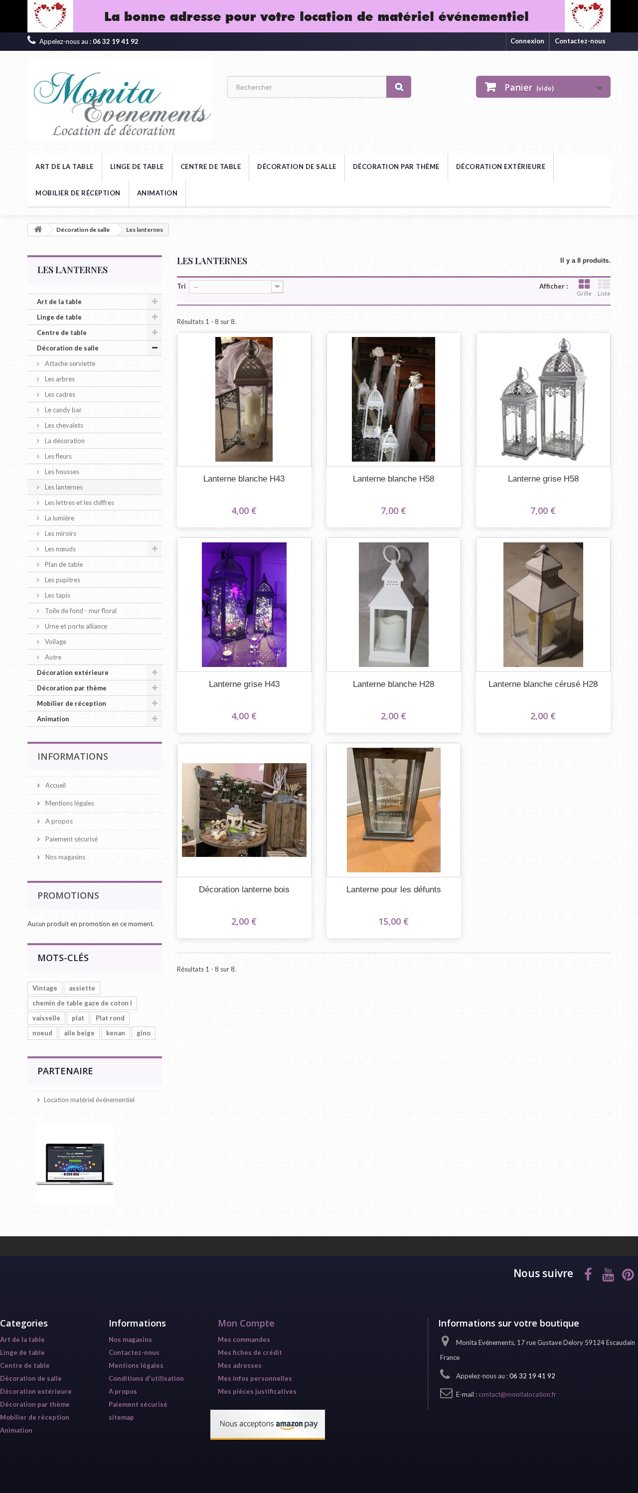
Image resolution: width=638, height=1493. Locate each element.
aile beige (79, 1033)
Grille (584, 293)
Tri (181, 286)
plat (78, 1018)
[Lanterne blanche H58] (393, 399)
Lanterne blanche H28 (393, 684)
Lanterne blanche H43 (244, 479)
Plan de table (63, 564)
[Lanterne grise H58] (543, 399)
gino (144, 1033)
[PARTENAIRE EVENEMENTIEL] (75, 1163)
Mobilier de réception (78, 193)
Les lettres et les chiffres (78, 502)
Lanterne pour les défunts (393, 889)
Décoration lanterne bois (244, 889)
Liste (604, 293)
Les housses (61, 472)
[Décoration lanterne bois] (244, 810)
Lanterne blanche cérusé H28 (543, 684)
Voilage (54, 642)
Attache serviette (69, 363)
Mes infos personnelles (255, 1378)
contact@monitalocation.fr (517, 1394)
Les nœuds (59, 549)
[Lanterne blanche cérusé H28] (543, 604)
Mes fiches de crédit (250, 1352)
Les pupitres (61, 580)
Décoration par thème (396, 166)
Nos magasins (64, 857)
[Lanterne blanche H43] (244, 399)
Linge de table (137, 166)
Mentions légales (69, 803)
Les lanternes (63, 487)
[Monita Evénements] (119, 99)
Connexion (527, 41)
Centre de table (210, 166)
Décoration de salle (296, 166)
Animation (157, 193)
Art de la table (64, 166)
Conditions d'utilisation (146, 1378)
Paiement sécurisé (71, 839)
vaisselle (46, 1018)
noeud (42, 1033)
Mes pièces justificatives (257, 1391)
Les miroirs (59, 533)
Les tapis (56, 595)
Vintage (44, 988)
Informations (72, 756)
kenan (115, 1033)
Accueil (55, 785)
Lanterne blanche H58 (393, 479)
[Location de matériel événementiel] (319, 16)
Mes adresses (240, 1365)
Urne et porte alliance (75, 626)
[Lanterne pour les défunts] (393, 810)
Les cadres (59, 394)
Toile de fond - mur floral (80, 611)
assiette (82, 988)
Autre (52, 657)
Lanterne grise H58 (543, 479)
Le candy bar (62, 410)
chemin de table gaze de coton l (82, 1003)
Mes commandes (244, 1339)
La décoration (64, 441)
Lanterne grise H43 (244, 684)
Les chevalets (63, 425)
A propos (58, 821)
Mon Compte (246, 1323)
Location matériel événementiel (89, 1100)
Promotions (68, 895)
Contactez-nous (580, 41)
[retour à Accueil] (37, 229)
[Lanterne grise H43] (244, 604)
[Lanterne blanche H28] (393, 604)
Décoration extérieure (501, 166)
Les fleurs (57, 456)
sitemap (121, 1417)
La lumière (58, 518)
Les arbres (59, 379)
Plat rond (110, 1018)
